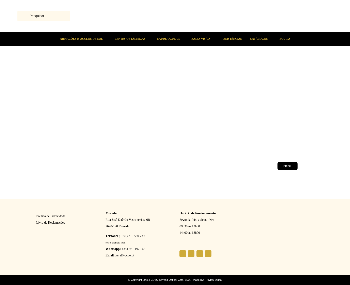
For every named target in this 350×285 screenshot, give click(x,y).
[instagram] (191, 253)
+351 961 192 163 (133, 249)
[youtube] (199, 253)
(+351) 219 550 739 (132, 236)
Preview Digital (213, 279)
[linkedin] (208, 253)
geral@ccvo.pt (124, 255)
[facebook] (182, 253)
